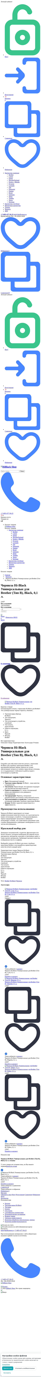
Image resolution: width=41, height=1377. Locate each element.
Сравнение (28, 1194)
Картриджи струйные (12, 204)
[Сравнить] (22, 935)
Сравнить (5, 1187)
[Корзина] (1, 1294)
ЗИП (6, 211)
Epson (11, 178)
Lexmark (11, 186)
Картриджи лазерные (12, 173)
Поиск (22, 471)
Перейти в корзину (11, 976)
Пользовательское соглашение (15, 1214)
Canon (11, 176)
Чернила (8, 209)
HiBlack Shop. (10, 1288)
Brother (11, 175)
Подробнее (6, 1364)
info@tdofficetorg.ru (20, 214)
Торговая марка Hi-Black (13, 1205)
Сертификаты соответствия (14, 1212)
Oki (10, 187)
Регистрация (20, 1194)
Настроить (7, 1373)
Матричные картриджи (13, 205)
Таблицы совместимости (13, 1218)
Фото (2, 1196)
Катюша (11, 202)
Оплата (7, 1209)
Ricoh (11, 193)
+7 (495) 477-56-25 (7, 513)
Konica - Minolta (14, 182)
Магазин (4, 1193)
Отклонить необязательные (25, 1368)
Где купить (8, 1211)
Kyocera (11, 184)
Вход (13, 1194)
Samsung (12, 195)
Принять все (7, 1368)
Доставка (8, 1207)
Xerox (11, 200)
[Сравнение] (20, 1334)
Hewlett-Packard (14, 180)
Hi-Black (13, 881)
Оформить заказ (6, 1194)
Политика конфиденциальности (16, 1221)
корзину (19, 969)
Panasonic (12, 189)
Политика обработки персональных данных (20, 1220)
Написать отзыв (11, 1166)
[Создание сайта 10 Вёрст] (1, 1290)
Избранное (5, 1191)
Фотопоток (4, 1198)
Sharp (10, 196)
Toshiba (11, 198)
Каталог (7, 1203)
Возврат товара (10, 1216)
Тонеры (7, 207)
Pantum (11, 191)
